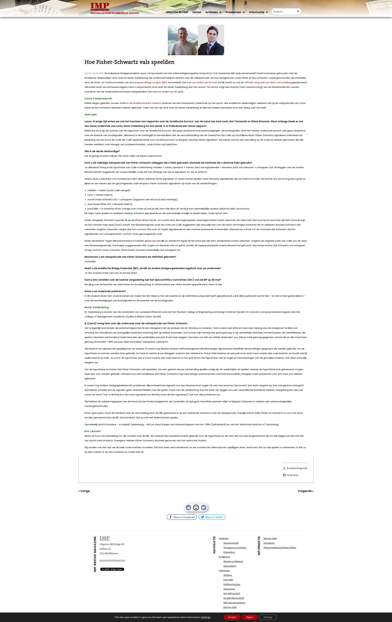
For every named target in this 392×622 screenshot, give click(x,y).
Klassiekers (229, 552)
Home (197, 12)
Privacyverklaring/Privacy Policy (280, 547)
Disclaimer (269, 543)
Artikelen (211, 12)
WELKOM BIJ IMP (177, 12)
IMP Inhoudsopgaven (234, 602)
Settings (205, 617)
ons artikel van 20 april (169, 91)
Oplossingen (229, 566)
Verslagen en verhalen (234, 547)
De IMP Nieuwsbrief (233, 598)
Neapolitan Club (208, 73)
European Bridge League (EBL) (150, 82)
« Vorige (84, 491)
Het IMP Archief (231, 593)
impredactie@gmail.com (112, 560)
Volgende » (306, 491)
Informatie (256, 12)
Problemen (233, 12)
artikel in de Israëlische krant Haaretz (140, 103)
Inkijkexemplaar (231, 584)
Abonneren (229, 588)
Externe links (230, 607)
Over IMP (228, 579)
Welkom (227, 575)
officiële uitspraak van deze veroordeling (267, 82)
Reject (249, 617)
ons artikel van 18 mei (204, 82)
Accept (232, 617)
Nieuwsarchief (231, 543)
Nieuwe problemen (233, 561)
